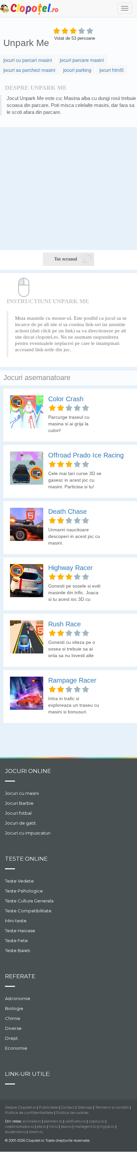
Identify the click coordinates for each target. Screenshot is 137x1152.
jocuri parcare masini (82, 60)
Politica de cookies (72, 1112)
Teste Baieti (17, 950)
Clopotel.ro (29, 9)
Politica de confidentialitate (29, 1112)
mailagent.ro (85, 1126)
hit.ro (53, 1126)
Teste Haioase (20, 930)
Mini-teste (16, 920)
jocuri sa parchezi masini (29, 70)
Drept (11, 1038)
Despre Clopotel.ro (20, 1107)
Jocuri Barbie (19, 803)
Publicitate (48, 1107)
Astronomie (17, 998)
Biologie (14, 1008)
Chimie (12, 1018)
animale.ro (32, 1121)
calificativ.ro (75, 1121)
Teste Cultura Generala (29, 900)
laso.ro (66, 1126)
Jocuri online (28, 771)
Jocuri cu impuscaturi (28, 833)
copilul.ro (96, 1121)
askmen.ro (53, 1121)
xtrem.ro (36, 1131)
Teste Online (26, 858)
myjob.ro (106, 1126)
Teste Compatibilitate (28, 910)
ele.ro (41, 1126)
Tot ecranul (65, 259)
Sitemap (84, 1107)
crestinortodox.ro (19, 1126)
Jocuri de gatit (20, 823)
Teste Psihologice (24, 890)
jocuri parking (77, 70)
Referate (20, 976)
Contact (67, 1107)
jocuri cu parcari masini (27, 60)
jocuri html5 (111, 70)
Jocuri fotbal (18, 813)
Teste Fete (16, 940)
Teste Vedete (19, 881)
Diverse (13, 1028)
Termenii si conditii (112, 1107)
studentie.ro (15, 1131)
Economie (16, 1048)
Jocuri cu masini (22, 793)
